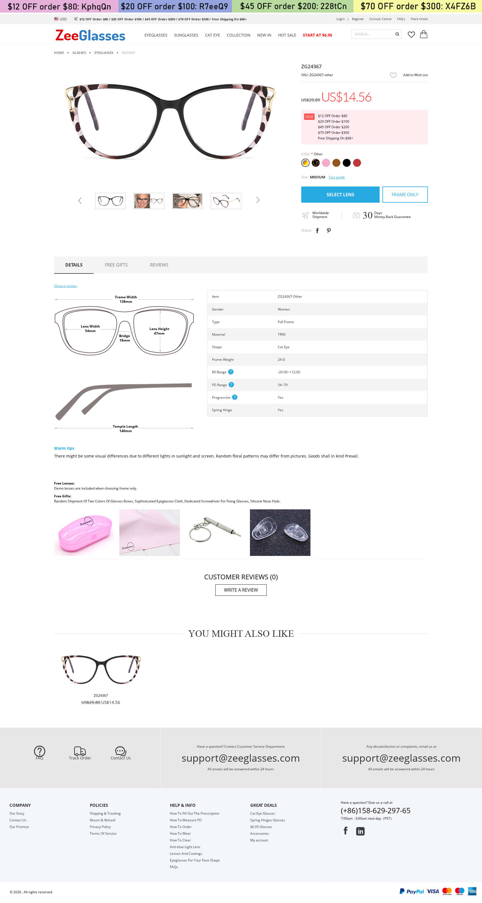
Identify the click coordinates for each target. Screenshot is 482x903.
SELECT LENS (340, 195)
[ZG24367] (101, 669)
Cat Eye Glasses (262, 813)
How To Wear (180, 833)
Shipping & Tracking (105, 813)
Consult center (380, 19)
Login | (342, 19)
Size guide (337, 177)
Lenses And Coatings (186, 853)
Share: (306, 230)
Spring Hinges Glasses (267, 820)
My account (259, 840)
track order (419, 19)
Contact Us (121, 758)
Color (305, 153)
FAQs (401, 19)
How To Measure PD (186, 820)
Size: (305, 177)
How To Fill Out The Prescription (194, 813)
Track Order (80, 758)
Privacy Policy (100, 826)
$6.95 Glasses (261, 826)
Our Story (16, 813)
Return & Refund (102, 820)
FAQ (39, 758)
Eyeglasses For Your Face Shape (195, 860)
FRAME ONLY (405, 195)
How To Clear (180, 840)
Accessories (259, 833)
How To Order (181, 826)
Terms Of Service (103, 833)
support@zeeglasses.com (241, 758)
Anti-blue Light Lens (185, 846)
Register (358, 19)
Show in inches (65, 286)
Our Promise (19, 826)
